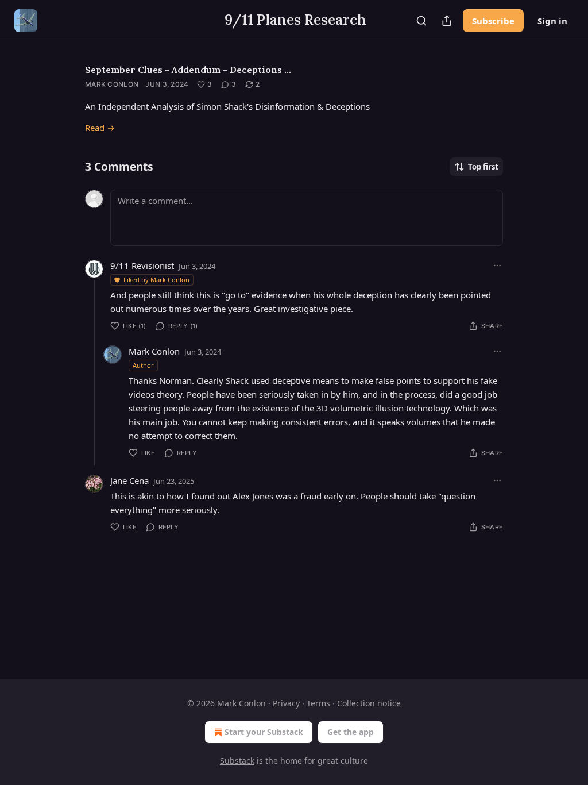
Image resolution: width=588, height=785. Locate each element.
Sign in (552, 20)
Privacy (286, 703)
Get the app (350, 731)
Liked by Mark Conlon (156, 279)
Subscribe (493, 20)
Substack (237, 760)
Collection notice (369, 703)
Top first (483, 166)
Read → (100, 127)
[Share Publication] (446, 20)
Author (143, 365)
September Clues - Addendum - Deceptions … (188, 69)
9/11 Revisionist (142, 265)
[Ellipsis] (497, 265)
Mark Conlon (111, 84)
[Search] (421, 20)
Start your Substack (264, 731)
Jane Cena (129, 480)
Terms (318, 703)
